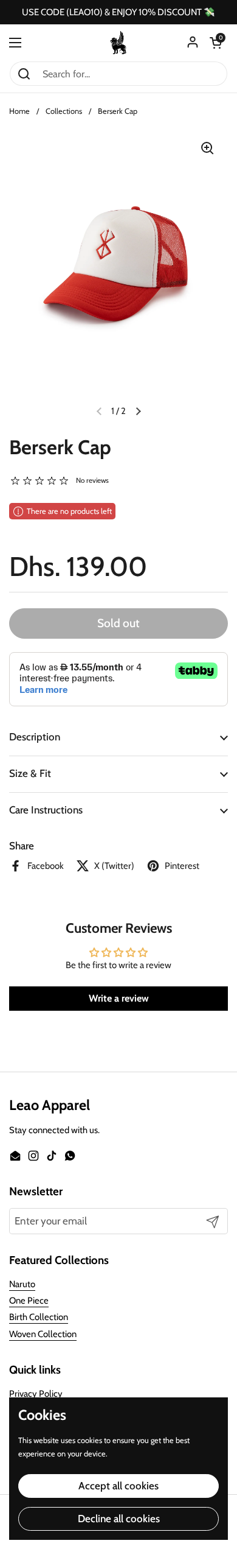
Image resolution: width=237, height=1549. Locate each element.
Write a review (119, 998)
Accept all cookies (118, 1486)
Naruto (22, 1284)
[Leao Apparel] (118, 42)
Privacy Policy (36, 1393)
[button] (216, 42)
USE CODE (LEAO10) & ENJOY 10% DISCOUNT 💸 (118, 12)
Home (19, 111)
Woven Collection (43, 1334)
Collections (64, 111)
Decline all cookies (119, 1518)
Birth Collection (38, 1317)
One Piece (29, 1300)
